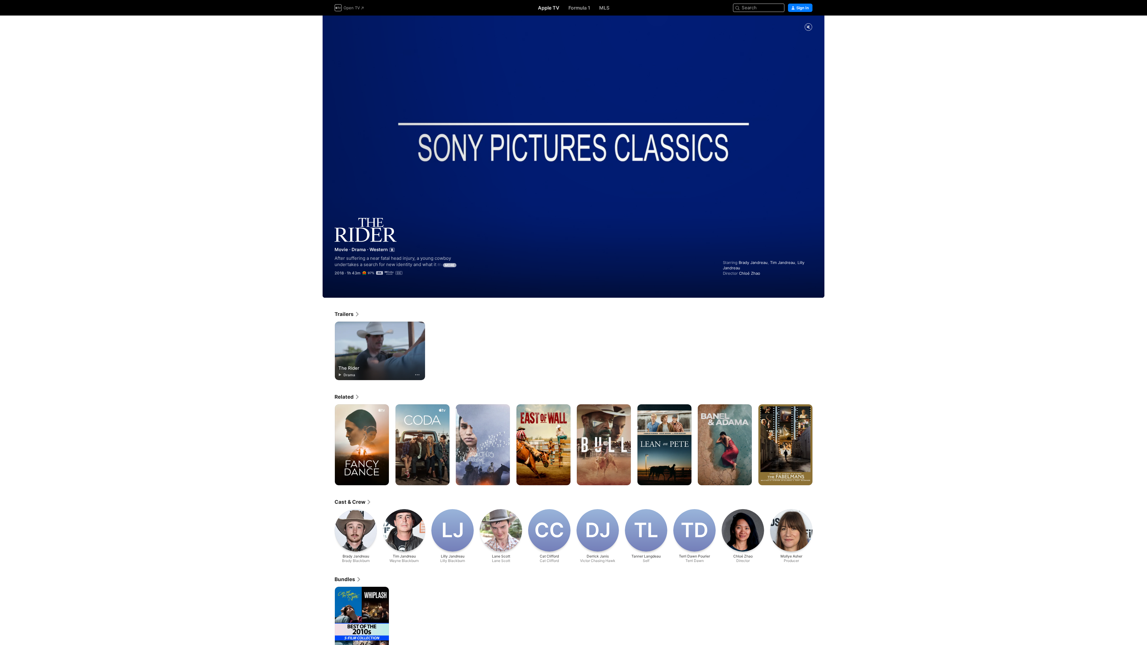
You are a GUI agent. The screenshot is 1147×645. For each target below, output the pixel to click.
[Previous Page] (328, 444)
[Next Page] (818, 444)
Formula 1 (579, 8)
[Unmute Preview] (808, 27)
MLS (604, 8)
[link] (347, 314)
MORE (450, 265)
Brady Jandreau (753, 262)
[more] (417, 375)
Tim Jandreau (782, 262)
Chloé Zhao (749, 273)
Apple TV (548, 8)
